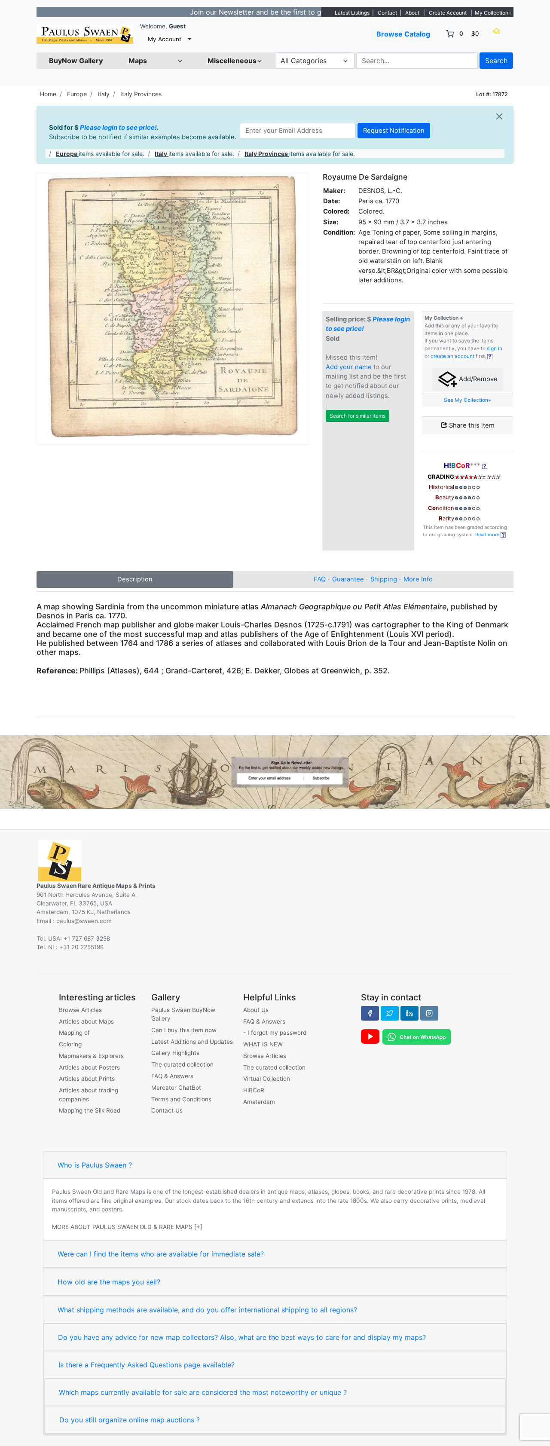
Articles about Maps (86, 1021)
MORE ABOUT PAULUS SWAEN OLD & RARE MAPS (122, 1226)
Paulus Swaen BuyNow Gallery (183, 1014)
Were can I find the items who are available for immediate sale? (161, 1254)
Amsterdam (259, 1101)
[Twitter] (390, 1013)
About (412, 12)
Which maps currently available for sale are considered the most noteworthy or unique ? (203, 1392)
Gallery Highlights (175, 1052)
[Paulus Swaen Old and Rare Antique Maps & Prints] (85, 34)
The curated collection (182, 1064)
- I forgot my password (274, 1032)
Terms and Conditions (181, 1099)
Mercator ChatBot (176, 1087)
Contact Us (167, 1110)
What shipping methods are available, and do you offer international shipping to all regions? (207, 1309)
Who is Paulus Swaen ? (95, 1165)
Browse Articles (80, 1009)
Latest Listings (352, 12)
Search (496, 60)
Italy (104, 94)
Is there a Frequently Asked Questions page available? (146, 1364)
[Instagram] (429, 1013)
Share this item (471, 425)
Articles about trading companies (88, 1094)
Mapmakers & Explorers (91, 1055)
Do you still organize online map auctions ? (129, 1419)
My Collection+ (493, 12)
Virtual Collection (266, 1078)
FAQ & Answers (172, 1076)
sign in (494, 348)
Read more (488, 535)
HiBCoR (253, 1090)
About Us (256, 1009)
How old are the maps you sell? (109, 1282)
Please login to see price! (118, 127)
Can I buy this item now (184, 1030)
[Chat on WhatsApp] (416, 1036)
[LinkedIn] (409, 1013)
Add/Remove (477, 379)
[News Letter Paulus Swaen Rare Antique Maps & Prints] (275, 771)
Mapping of (74, 1032)
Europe (77, 94)
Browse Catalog (403, 34)
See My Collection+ (468, 400)
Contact (387, 12)
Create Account (448, 12)
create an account (452, 356)
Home (48, 94)
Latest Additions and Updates (192, 1041)
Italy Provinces (141, 94)
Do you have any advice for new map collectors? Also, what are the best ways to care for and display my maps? (242, 1337)
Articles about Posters (89, 1067)
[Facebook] (370, 1013)
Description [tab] (135, 579)
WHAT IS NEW (263, 1044)
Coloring (70, 1044)
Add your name (349, 367)
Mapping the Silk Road (89, 1110)
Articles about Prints (87, 1078)
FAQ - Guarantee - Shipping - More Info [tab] (373, 579)
